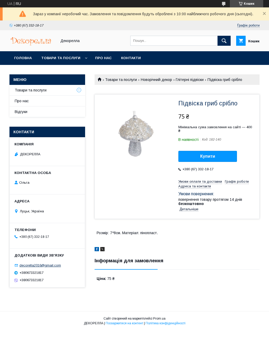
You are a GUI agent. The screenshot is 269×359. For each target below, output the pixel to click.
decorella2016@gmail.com (40, 265)
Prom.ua (159, 318)
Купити (207, 156)
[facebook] (97, 250)
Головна (23, 58)
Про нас (103, 58)
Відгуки (21, 112)
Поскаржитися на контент (124, 323)
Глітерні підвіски (190, 80)
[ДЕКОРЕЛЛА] (31, 44)
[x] (102, 250)
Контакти (131, 58)
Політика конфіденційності (165, 323)
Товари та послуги (60, 58)
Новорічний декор (156, 80)
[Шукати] (224, 41)
